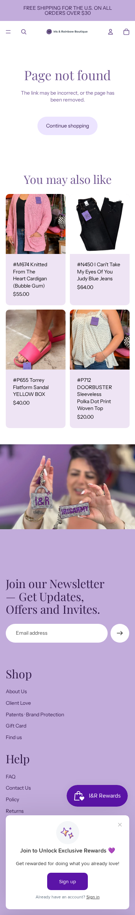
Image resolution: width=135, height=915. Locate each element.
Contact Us (18, 788)
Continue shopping (67, 125)
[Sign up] (120, 633)
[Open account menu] (110, 32)
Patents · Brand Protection (35, 714)
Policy (12, 799)
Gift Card (16, 725)
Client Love (18, 703)
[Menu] (8, 31)
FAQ (10, 776)
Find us (14, 737)
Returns (15, 811)
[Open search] (24, 32)
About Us (16, 691)
